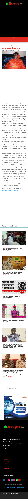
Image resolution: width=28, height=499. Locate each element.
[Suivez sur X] (6, 480)
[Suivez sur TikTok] (14, 480)
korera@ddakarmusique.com (10, 190)
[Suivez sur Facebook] (4, 480)
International (5, 466)
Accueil (4, 456)
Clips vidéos (5, 463)
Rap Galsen (5, 465)
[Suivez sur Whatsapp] (17, 480)
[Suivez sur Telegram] (12, 480)
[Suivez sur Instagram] (9, 480)
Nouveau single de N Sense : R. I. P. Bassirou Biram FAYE (12, 297)
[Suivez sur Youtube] (19, 480)
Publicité (4, 472)
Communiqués (6, 468)
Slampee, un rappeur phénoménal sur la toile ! (13, 321)
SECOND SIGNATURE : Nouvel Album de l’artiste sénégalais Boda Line (13, 272)
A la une (4, 457)
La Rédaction (5, 50)
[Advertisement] (14, 22)
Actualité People (6, 461)
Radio (4, 470)
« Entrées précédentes (6, 382)
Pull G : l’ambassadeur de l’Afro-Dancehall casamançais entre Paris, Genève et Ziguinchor (13, 248)
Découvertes (16, 50)
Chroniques (5, 459)
